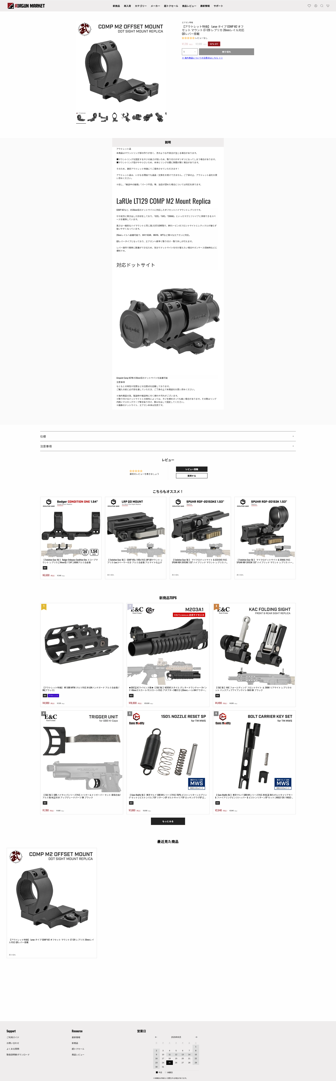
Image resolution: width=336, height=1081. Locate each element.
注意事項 (46, 446)
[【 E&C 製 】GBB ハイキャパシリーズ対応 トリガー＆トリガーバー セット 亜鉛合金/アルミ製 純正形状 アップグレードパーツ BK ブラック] (81, 751)
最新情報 (76, 1037)
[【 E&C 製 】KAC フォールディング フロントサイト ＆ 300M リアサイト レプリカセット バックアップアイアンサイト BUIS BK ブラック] (254, 644)
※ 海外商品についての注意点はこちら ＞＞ (202, 57)
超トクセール (78, 1048)
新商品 (75, 1043)
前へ (76, 66)
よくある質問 (13, 1048)
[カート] (328, 6)
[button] (141, 6)
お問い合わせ (13, 1043)
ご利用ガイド (13, 1037)
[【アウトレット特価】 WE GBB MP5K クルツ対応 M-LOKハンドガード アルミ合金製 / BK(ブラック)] (81, 644)
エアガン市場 (187, 22)
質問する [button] (192, 475)
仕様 (43, 436)
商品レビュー (78, 1054)
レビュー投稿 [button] (191, 469)
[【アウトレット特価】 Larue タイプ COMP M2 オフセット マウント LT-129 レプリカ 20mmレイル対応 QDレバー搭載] (52, 893)
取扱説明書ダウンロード (18, 1054)
